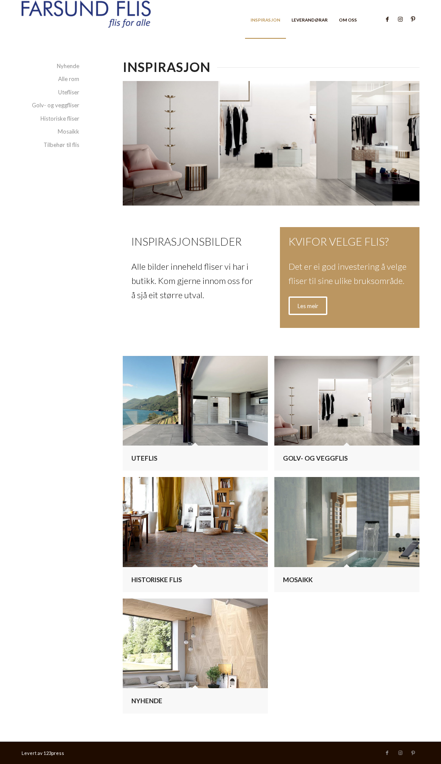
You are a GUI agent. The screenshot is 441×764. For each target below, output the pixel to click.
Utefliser (68, 92)
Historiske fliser (59, 118)
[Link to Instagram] (400, 18)
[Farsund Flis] (86, 19)
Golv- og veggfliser (55, 105)
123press (53, 753)
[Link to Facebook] (387, 18)
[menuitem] (265, 19)
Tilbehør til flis (61, 144)
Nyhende (68, 65)
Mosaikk (68, 131)
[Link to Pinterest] (413, 18)
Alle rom (68, 78)
